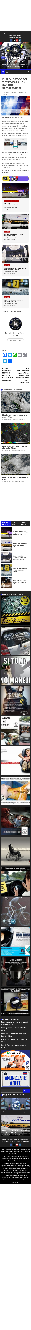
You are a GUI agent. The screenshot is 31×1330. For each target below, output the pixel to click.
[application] (15, 1106)
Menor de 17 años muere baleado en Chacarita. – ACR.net (19, 582)
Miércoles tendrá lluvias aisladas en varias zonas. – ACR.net (14, 416)
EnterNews (26, 1180)
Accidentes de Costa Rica (10, 92)
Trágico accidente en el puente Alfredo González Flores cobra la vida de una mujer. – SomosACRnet (22, 375)
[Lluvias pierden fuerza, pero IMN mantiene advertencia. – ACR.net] (15, 433)
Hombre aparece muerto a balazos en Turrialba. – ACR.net (20, 545)
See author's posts (15, 340)
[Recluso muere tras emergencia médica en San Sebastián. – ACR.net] (6, 557)
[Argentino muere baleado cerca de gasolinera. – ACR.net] (6, 570)
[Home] (3, 72)
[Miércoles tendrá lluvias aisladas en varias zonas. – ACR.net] (15, 402)
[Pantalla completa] (27, 1112)
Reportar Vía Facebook (15, 35)
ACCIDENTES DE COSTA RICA (15, 59)
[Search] (28, 71)
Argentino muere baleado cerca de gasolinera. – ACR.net (20, 569)
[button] (7, 72)
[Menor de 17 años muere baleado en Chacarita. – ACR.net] (6, 582)
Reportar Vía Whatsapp (21, 33)
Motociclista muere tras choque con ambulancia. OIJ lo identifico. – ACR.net (20, 532)
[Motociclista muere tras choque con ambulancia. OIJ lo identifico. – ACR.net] (6, 533)
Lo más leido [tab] (14, 524)
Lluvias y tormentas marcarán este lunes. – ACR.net (15, 478)
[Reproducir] (3, 1112)
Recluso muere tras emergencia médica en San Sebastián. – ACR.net (20, 557)
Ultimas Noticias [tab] (5, 524)
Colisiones (15, 201)
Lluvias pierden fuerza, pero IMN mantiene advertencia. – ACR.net (14, 447)
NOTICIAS (6, 265)
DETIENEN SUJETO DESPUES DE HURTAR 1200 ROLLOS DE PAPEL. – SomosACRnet (8, 374)
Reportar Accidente (8, 33)
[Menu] (7, 72)
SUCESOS (6, 231)
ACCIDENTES (7, 201)
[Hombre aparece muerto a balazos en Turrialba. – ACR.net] (6, 545)
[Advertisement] (15, 15)
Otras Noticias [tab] (24, 524)
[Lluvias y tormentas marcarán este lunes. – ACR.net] (15, 464)
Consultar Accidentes (15, 37)
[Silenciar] (25, 1112)
